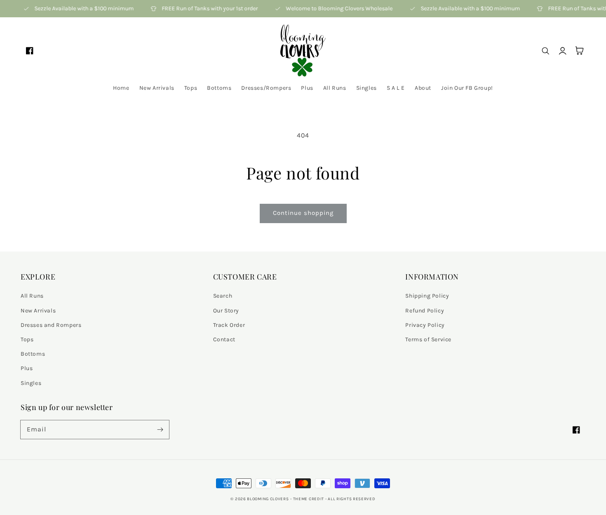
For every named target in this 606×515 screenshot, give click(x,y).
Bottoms (33, 353)
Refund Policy (424, 310)
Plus (27, 368)
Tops (27, 339)
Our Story (226, 310)
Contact (224, 339)
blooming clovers (268, 498)
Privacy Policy (424, 325)
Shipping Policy (427, 295)
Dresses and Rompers (51, 325)
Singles (31, 383)
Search (223, 295)
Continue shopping (303, 213)
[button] (545, 51)
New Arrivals (38, 310)
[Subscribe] (160, 429)
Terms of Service (428, 339)
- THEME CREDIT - (309, 498)
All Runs (32, 295)
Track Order (229, 325)
